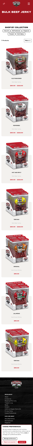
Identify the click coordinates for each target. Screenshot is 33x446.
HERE (25, 433)
